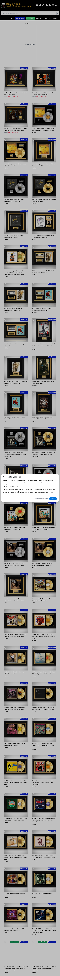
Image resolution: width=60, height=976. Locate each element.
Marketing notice (23, 492)
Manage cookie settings (41, 498)
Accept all (53, 498)
